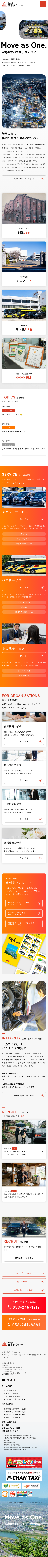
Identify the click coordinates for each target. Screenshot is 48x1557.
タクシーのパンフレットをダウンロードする (18, 903)
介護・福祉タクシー (12, 1396)
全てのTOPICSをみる (10, 401)
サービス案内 (7, 1385)
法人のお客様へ (8, 1404)
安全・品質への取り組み (24, 1095)
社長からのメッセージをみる (24, 179)
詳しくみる (24, 519)
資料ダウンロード (24, 1281)
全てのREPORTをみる (10, 1116)
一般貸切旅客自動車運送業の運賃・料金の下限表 (20, 1438)
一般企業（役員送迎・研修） (15, 1414)
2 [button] (43, 37)
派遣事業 (6, 1440)
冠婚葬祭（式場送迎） (13, 1417)
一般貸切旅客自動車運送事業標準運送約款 (17, 1435)
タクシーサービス (11, 1390)
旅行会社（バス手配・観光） (15, 1411)
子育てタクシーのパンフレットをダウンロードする (20, 924)
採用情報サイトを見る (24, 1258)
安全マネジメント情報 (11, 1428)
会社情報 (5, 1425)
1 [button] (40, 37)
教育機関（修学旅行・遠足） (15, 1408)
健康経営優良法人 (9, 1442)
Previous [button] (40, 41)
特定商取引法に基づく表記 (12, 1445)
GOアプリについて (24, 1273)
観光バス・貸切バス (12, 1393)
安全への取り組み (9, 1422)
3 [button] (46, 37)
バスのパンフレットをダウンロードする (16, 913)
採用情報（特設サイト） (12, 1431)
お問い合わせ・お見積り (24, 1290)
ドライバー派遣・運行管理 (14, 1399)
